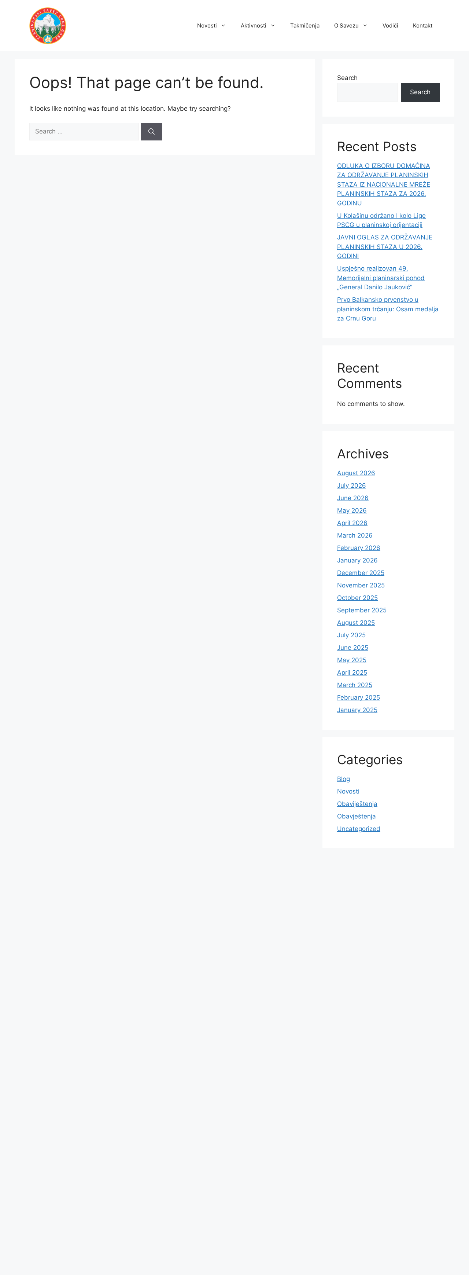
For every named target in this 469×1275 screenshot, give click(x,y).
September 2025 (362, 610)
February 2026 (358, 548)
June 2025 (352, 647)
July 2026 (351, 485)
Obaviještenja (357, 803)
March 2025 (354, 685)
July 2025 (351, 635)
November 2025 (361, 585)
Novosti (207, 25)
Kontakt (422, 25)
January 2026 (357, 560)
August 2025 (356, 622)
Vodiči (390, 25)
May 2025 (351, 660)
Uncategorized (358, 828)
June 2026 (353, 498)
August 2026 (356, 473)
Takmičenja (305, 25)
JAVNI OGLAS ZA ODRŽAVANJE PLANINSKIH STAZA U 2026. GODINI (384, 247)
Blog (343, 779)
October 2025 (357, 597)
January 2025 (357, 710)
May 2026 (352, 510)
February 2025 (358, 697)
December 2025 (360, 572)
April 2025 (352, 672)
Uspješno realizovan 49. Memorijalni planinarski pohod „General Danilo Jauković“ (381, 278)
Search (347, 77)
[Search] (151, 131)
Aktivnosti (253, 25)
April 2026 (352, 523)
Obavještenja (356, 816)
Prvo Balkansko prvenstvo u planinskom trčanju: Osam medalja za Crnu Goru (388, 309)
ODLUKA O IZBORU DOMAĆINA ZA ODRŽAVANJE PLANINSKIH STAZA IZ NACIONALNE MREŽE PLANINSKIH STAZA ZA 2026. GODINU (383, 184)
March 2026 (355, 535)
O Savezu (346, 25)
